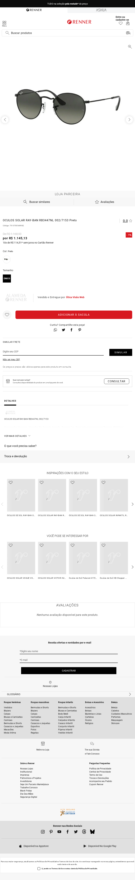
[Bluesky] (92, 832)
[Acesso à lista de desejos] (120, 24)
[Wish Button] (7, 315)
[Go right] (129, 119)
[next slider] (2, 504)
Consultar (117, 381)
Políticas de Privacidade (47, 861)
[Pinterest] (51, 832)
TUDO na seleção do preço (67, 3)
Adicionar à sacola (74, 314)
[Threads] (84, 832)
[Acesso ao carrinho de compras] (128, 24)
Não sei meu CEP (11, 359)
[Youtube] (59, 832)
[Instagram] (43, 832)
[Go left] (5, 119)
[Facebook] (67, 832)
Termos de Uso (65, 861)
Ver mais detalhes (15, 436)
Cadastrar (69, 670)
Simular (120, 352)
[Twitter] (76, 832)
